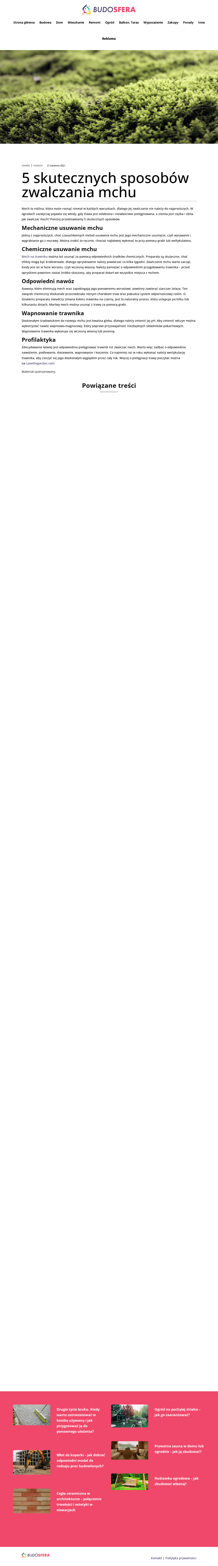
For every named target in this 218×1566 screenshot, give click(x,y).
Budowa (45, 22)
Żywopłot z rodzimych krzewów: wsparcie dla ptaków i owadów (100, 836)
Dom (59, 22)
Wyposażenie (153, 22)
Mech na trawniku (35, 256)
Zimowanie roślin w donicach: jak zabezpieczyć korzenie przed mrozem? (98, 517)
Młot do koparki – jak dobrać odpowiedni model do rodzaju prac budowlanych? (81, 1460)
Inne (201, 22)
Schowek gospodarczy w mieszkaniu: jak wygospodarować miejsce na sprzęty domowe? (107, 1330)
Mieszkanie (76, 22)
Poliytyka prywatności (180, 1558)
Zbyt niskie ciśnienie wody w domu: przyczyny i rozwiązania (96, 678)
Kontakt (156, 1558)
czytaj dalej (36, 545)
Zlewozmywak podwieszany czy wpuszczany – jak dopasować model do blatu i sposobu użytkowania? (109, 1160)
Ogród (109, 22)
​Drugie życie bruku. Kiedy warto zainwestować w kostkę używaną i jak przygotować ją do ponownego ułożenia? (78, 1420)
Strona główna (24, 22)
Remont (94, 22)
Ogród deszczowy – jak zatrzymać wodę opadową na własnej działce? (106, 1000)
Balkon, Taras (129, 22)
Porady (188, 22)
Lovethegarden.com (40, 363)
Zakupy (173, 22)
